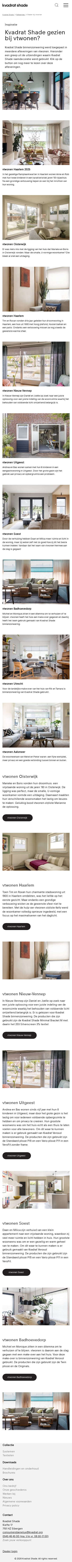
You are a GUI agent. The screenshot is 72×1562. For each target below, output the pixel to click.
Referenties (20, 15)
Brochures (9, 1472)
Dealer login (10, 1551)
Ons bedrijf (9, 1485)
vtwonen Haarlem (16, 926)
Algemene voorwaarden (17, 1501)
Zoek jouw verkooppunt (17, 1540)
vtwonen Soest (16, 1272)
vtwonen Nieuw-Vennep (19, 1035)
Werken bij (9, 1493)
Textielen (8, 1455)
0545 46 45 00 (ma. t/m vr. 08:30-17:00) (26, 1536)
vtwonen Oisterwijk (17, 817)
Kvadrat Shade (8, 15)
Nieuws (7, 1497)
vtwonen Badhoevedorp (19, 1377)
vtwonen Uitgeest (16, 1155)
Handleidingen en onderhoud (21, 1468)
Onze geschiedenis (15, 1489)
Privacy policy (11, 1505)
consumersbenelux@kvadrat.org (23, 1532)
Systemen (9, 1451)
